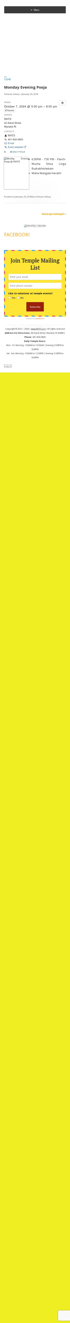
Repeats (11, 110)
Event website (15, 147)
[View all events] (62, 102)
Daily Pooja (18, 151)
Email (10, 143)
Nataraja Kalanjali (54, 214)
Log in (8, 366)
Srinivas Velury (12, 94)
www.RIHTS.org (38, 328)
